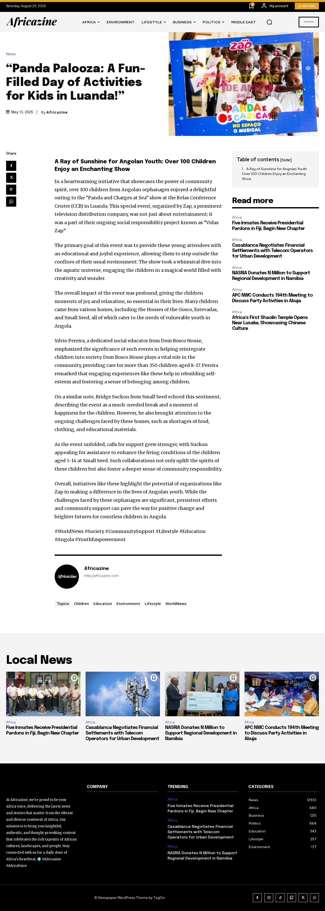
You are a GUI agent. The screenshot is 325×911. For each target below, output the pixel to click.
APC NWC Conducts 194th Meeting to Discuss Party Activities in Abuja (282, 733)
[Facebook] (11, 166)
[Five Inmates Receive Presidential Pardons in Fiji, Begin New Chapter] (43, 694)
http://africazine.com (101, 576)
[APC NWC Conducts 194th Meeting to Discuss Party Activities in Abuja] (282, 694)
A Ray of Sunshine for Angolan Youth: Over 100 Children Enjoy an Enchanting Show (274, 174)
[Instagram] (268, 897)
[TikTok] (280, 897)
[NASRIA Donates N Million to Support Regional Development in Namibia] (202, 694)
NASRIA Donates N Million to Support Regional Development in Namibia (201, 733)
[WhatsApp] (11, 202)
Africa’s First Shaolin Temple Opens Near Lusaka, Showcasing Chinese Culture (270, 323)
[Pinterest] (11, 190)
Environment (128, 603)
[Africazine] (67, 576)
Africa (237, 217)
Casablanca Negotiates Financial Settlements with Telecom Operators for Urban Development (272, 251)
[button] (269, 22)
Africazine (57, 112)
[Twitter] (11, 178)
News (11, 54)
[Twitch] (291, 897)
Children (81, 603)
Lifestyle (153, 603)
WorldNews (176, 603)
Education (102, 603)
